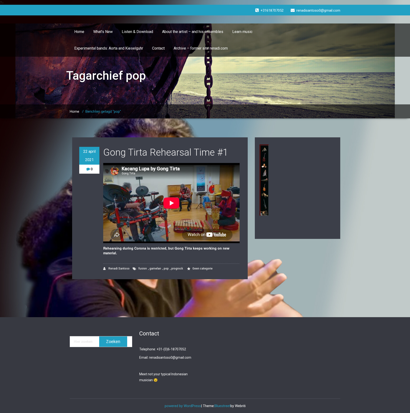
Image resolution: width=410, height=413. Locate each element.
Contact (158, 48)
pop (166, 268)
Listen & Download (137, 31)
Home (79, 31)
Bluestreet (222, 406)
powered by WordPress (183, 406)
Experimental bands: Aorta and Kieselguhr (108, 48)
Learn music (242, 31)
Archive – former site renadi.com (201, 48)
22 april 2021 (89, 155)
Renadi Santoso (119, 268)
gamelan (155, 268)
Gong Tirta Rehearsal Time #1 (165, 152)
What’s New (103, 31)
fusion (142, 268)
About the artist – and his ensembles (192, 31)
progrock (177, 268)
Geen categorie (202, 268)
